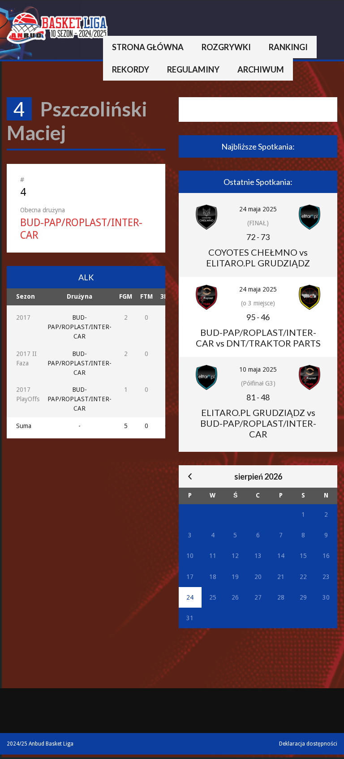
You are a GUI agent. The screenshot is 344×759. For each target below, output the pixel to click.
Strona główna (148, 47)
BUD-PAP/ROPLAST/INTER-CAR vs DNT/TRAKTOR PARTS (258, 337)
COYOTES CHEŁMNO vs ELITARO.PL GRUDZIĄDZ (258, 257)
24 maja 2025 (258, 209)
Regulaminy (193, 69)
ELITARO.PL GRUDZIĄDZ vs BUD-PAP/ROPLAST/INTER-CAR (258, 423)
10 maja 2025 (258, 369)
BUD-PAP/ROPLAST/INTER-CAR (79, 327)
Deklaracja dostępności (308, 744)
